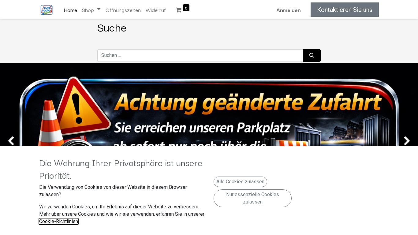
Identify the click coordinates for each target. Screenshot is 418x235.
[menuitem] (70, 10)
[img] (16, 141)
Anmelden (288, 10)
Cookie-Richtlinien (58, 221)
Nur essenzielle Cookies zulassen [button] (252, 198)
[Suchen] (312, 55)
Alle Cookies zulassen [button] (240, 182)
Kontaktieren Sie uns (344, 9)
